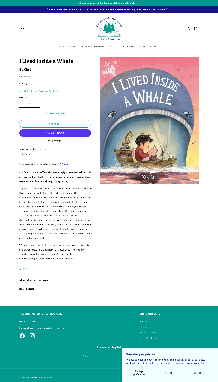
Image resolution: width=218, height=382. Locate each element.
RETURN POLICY (148, 332)
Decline (197, 372)
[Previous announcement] (20, 3)
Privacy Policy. (200, 363)
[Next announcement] (198, 3)
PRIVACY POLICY (148, 338)
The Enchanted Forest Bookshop (39, 377)
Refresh (26, 154)
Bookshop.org (62, 164)
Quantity (23, 97)
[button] (22, 28)
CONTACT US (146, 327)
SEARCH (144, 321)
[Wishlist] (188, 28)
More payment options (55, 141)
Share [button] (25, 268)
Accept (168, 372)
